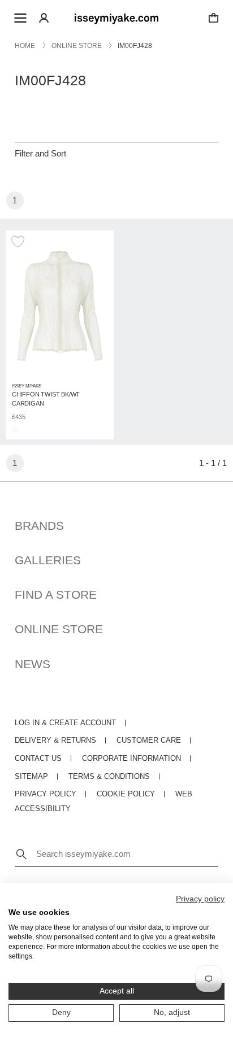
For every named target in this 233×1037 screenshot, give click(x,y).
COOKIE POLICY (126, 794)
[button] (19, 241)
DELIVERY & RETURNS (55, 740)
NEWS (32, 663)
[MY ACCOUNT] (44, 18)
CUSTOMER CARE (148, 740)
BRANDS (39, 525)
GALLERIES (48, 560)
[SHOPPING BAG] (213, 17)
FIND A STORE (56, 594)
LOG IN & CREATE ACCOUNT (65, 723)
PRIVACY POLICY (45, 794)
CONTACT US (38, 758)
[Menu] (20, 18)
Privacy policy (200, 899)
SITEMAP (31, 777)
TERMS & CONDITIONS (109, 777)
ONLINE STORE (59, 628)
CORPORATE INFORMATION (131, 758)
